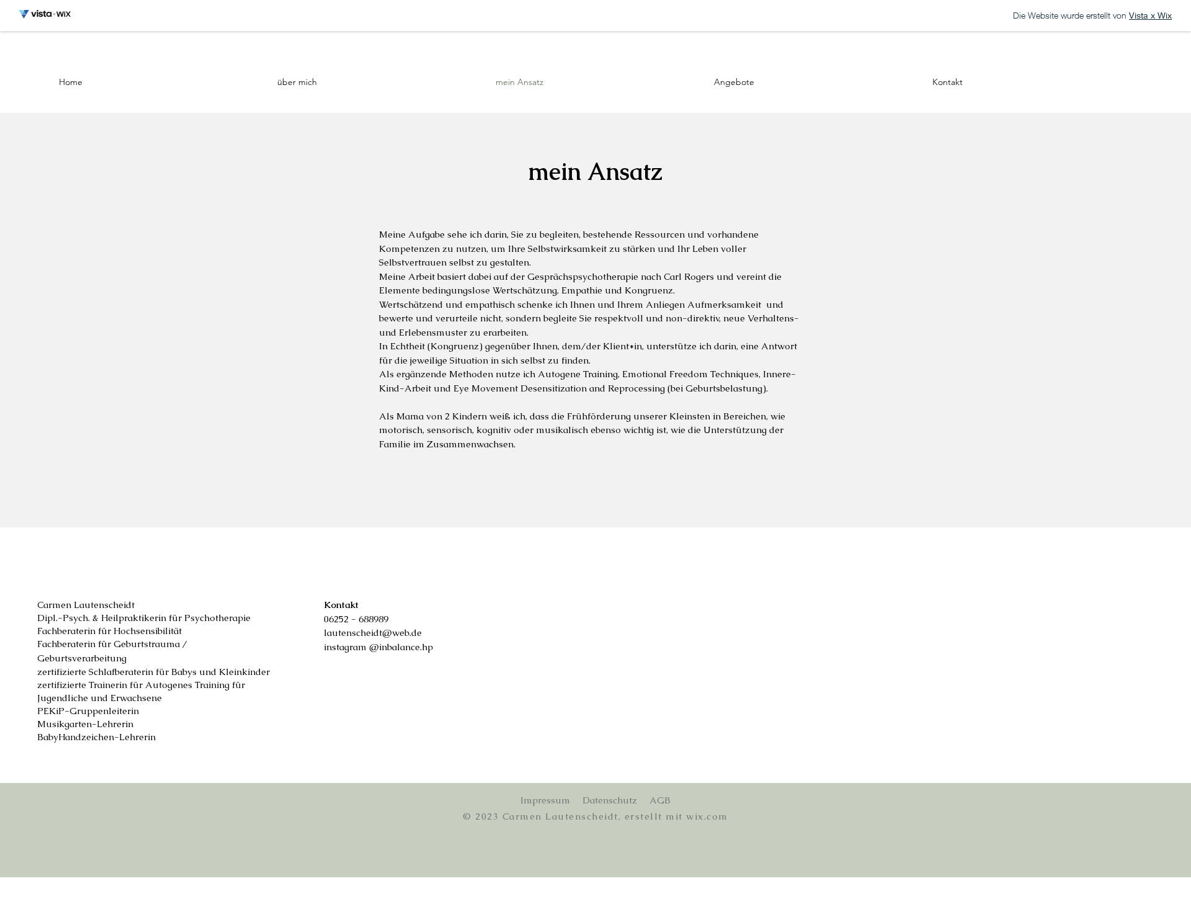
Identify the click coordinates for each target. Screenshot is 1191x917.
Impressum (545, 800)
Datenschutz (609, 800)
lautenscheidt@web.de (373, 632)
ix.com (711, 816)
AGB (660, 800)
